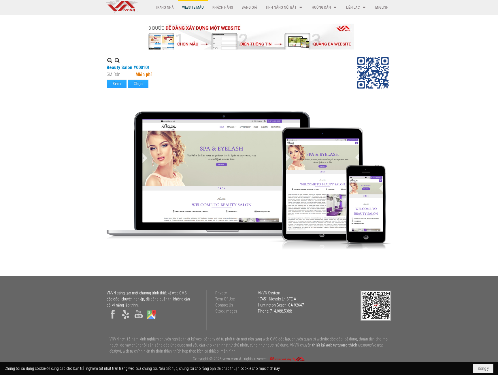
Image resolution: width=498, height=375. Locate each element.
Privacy (221, 293)
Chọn (138, 83)
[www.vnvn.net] (286, 359)
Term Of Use (225, 299)
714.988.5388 (281, 311)
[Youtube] (139, 319)
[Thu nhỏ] (110, 60)
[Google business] (152, 319)
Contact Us (224, 305)
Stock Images (226, 311)
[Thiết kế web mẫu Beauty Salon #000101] (249, 181)
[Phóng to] (117, 60)
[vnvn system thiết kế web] (121, 11)
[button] (284, 7)
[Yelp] (126, 319)
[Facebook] (113, 319)
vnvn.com (230, 359)
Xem (116, 83)
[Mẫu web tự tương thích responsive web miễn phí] (249, 48)
